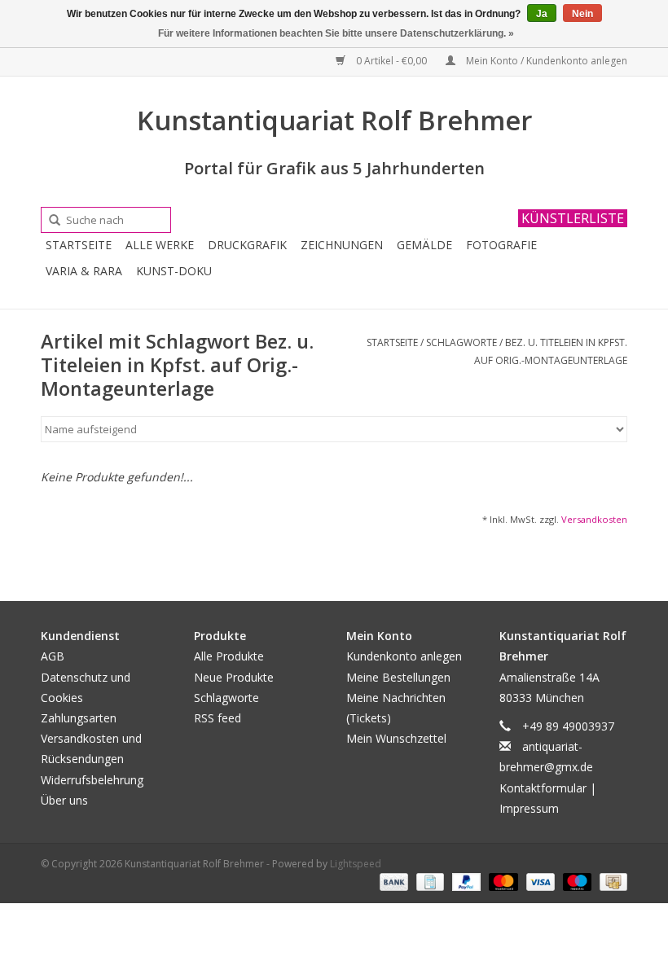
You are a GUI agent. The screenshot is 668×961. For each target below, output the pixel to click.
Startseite (79, 244)
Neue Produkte (234, 677)
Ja (541, 14)
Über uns (64, 800)
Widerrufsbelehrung (92, 780)
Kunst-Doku (174, 271)
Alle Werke (159, 244)
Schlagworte (461, 342)
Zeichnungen (342, 244)
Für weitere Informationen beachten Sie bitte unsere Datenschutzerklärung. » (336, 33)
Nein (582, 14)
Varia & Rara (84, 271)
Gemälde (424, 244)
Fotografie (501, 244)
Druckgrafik (247, 244)
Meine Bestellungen (398, 677)
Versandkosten (594, 519)
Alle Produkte (229, 656)
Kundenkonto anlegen (404, 656)
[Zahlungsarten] (392, 881)
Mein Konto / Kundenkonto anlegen (545, 61)
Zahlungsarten (78, 718)
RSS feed (217, 718)
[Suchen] (49, 221)
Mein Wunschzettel (396, 738)
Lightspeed (355, 864)
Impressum (529, 808)
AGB (52, 656)
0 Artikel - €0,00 (391, 61)
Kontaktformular (543, 788)
